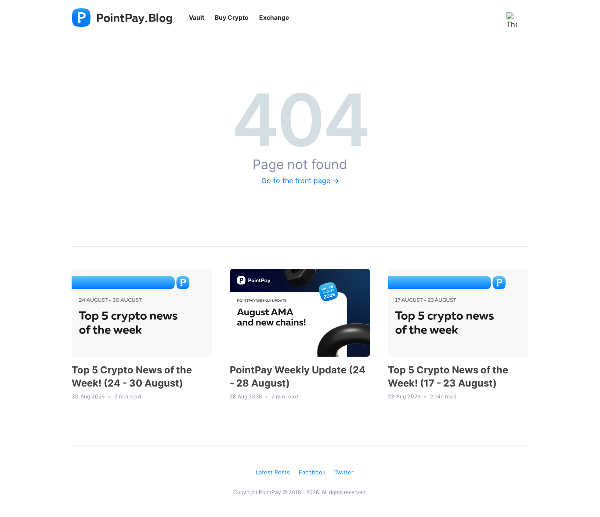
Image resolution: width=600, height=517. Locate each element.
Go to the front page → (300, 180)
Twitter (344, 472)
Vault (196, 17)
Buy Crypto (232, 17)
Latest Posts (273, 472)
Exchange (274, 17)
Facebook (312, 472)
